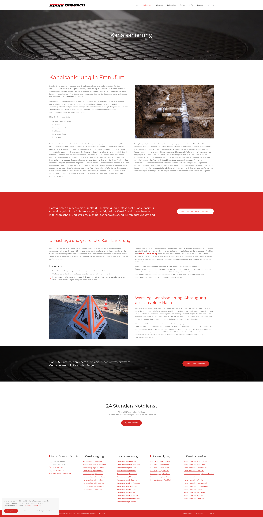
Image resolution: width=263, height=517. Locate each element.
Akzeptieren (11, 511)
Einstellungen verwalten (43, 511)
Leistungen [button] (147, 5)
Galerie (182, 5)
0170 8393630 (133, 423)
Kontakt (200, 5)
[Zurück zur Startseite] (67, 5)
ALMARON (100, 514)
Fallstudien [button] (171, 5)
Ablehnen (25, 511)
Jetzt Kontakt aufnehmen (196, 364)
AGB (212, 514)
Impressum (187, 514)
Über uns (159, 5)
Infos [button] (191, 5)
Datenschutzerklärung (32, 506)
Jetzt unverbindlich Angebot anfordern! (195, 211)
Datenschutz (201, 514)
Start (137, 5)
